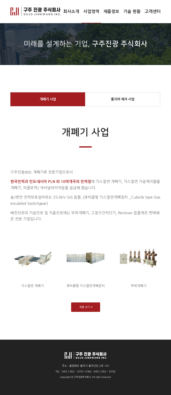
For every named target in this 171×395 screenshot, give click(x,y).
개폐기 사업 (48, 99)
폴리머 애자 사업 (123, 99)
